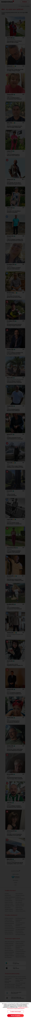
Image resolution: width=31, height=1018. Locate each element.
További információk (22, 1007)
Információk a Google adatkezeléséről (15, 1008)
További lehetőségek (15, 1011)
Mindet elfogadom (15, 1015)
